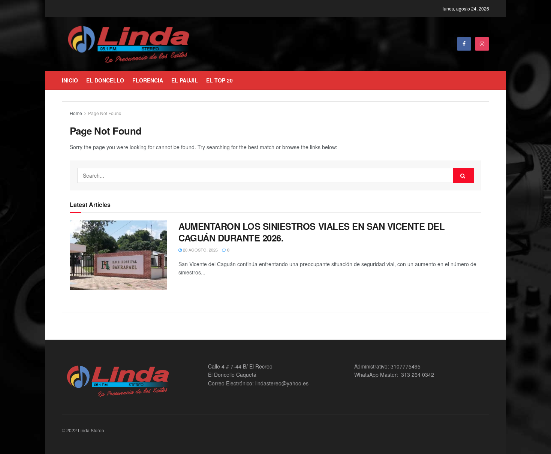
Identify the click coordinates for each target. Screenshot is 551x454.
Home (76, 113)
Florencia (147, 80)
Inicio (70, 80)
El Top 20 (219, 80)
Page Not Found (104, 113)
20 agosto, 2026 (200, 250)
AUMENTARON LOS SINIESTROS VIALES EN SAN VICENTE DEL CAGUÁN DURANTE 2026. (311, 232)
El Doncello (105, 80)
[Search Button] (463, 175)
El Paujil (184, 80)
